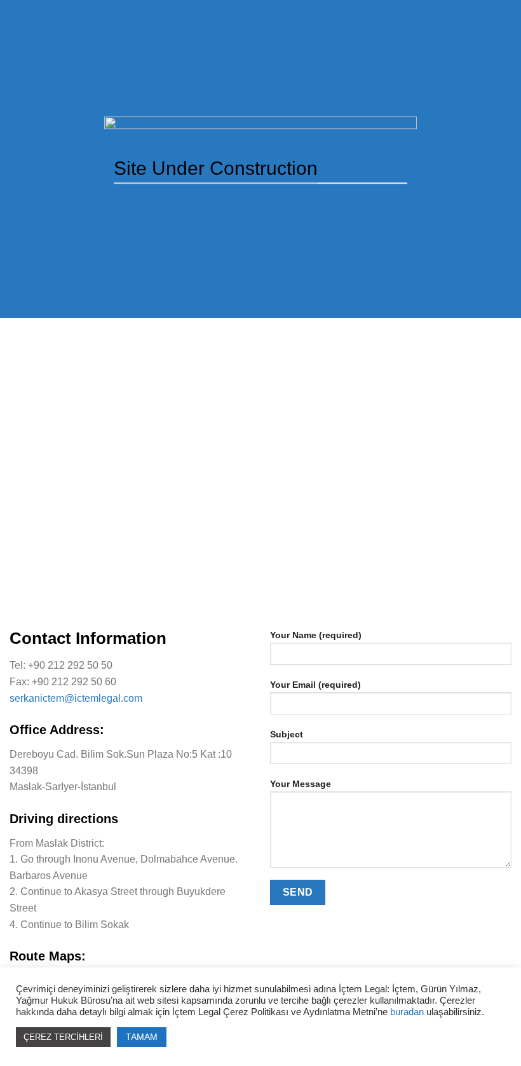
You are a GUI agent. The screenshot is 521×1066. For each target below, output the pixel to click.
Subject (286, 734)
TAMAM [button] (142, 1037)
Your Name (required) (316, 635)
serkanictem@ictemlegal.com (76, 698)
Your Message (300, 784)
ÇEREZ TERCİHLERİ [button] (63, 1037)
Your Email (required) (315, 685)
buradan (408, 1012)
